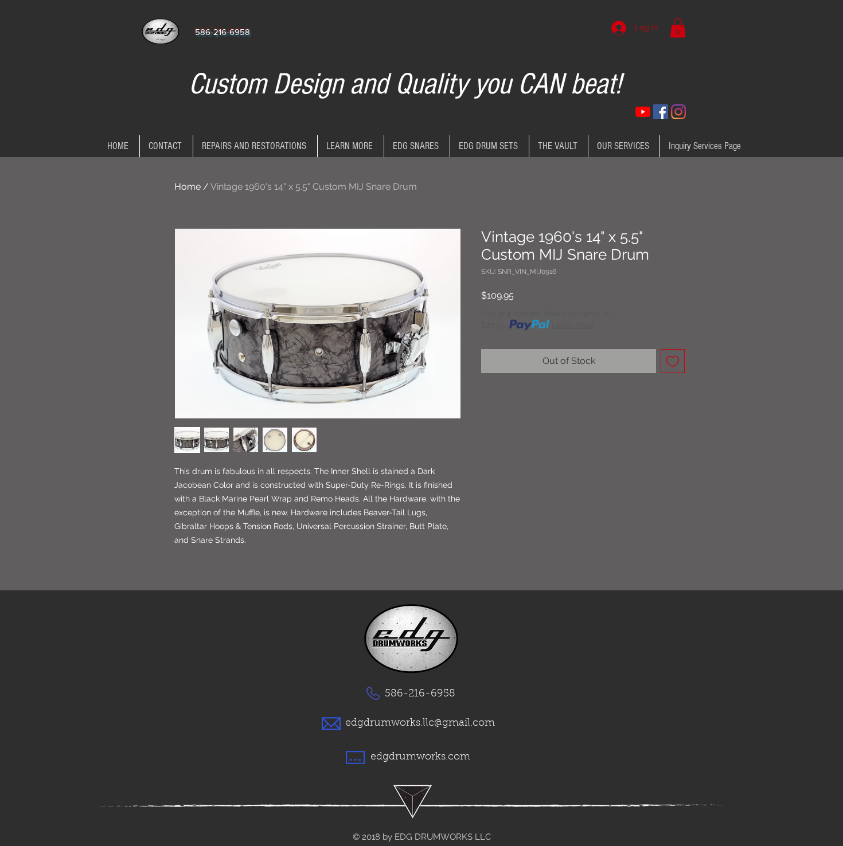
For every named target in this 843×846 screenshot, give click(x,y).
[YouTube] (642, 111)
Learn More (573, 325)
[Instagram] (678, 111)
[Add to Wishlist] (673, 361)
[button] (678, 27)
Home (187, 186)
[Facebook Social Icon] (660, 111)
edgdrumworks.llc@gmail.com (420, 723)
